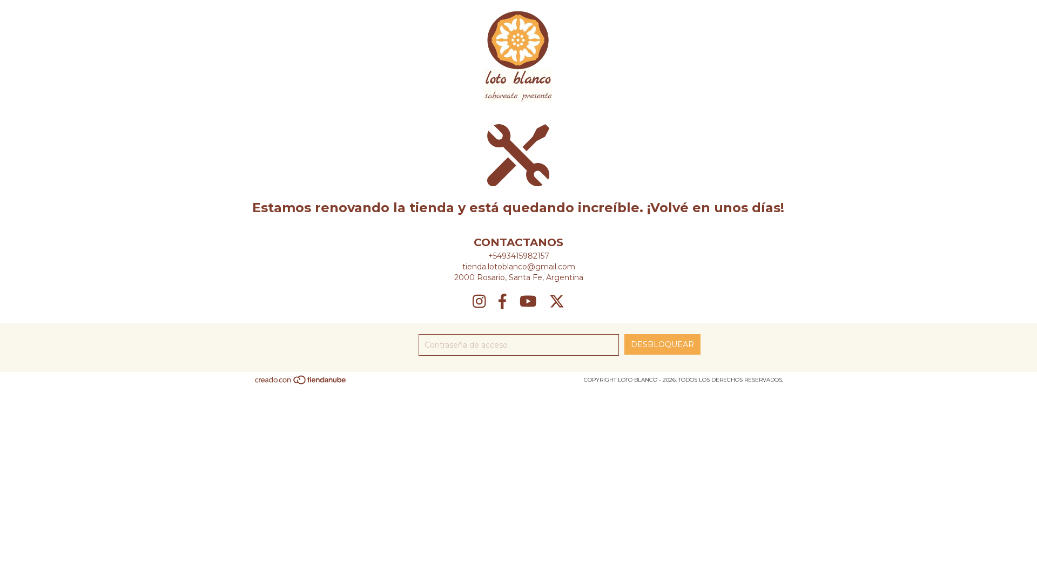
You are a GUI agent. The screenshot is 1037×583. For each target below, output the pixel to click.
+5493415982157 (518, 256)
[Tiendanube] (301, 383)
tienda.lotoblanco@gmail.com (518, 267)
